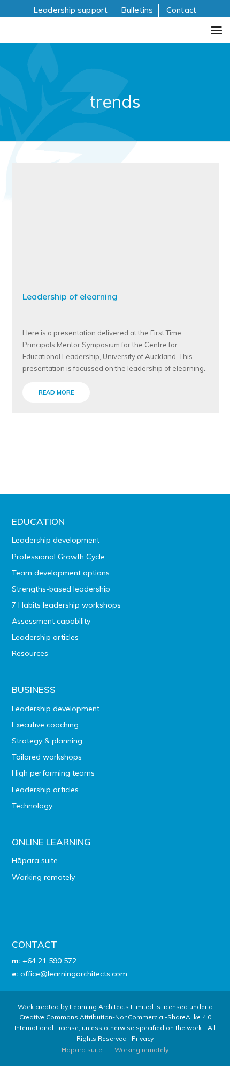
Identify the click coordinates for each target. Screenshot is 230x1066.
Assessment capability (51, 621)
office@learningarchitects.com (73, 974)
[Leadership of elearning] (115, 220)
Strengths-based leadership (61, 589)
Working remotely (43, 877)
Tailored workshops (47, 757)
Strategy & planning (47, 741)
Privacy (143, 1038)
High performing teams (53, 773)
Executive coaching (45, 724)
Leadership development (55, 540)
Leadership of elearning (69, 296)
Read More (56, 392)
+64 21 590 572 (49, 961)
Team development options (61, 573)
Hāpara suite (35, 860)
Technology (32, 806)
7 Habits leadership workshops (66, 605)
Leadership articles (45, 637)
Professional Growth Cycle (58, 556)
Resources (30, 653)
